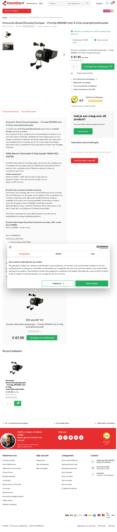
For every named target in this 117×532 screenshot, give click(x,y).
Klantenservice (32, 3)
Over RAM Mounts (9, 464)
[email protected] (103, 467)
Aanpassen (56, 283)
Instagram (65, 437)
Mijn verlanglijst (42, 468)
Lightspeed (23, 526)
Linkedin (76, 437)
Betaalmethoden (9, 476)
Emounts (10, 26)
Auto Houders (67, 472)
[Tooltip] (97, 79)
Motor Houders (67, 476)
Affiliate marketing (9, 504)
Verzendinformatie (28, 112)
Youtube (81, 437)
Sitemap (111, 526)
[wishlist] (107, 3)
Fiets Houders (67, 480)
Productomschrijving (11, 112)
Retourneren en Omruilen (12, 484)
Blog (41, 3)
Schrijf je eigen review (83, 160)
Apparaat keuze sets (70, 464)
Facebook (60, 437)
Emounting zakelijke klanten (13, 496)
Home (5, 17)
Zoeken (87, 3)
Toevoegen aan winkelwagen (41, 338)
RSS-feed (101, 526)
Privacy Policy (8, 472)
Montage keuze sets (69, 468)
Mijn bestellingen (42, 464)
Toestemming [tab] (24, 254)
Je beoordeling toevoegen (47, 26)
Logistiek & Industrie (69, 488)
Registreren (40, 460)
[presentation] (64, 54)
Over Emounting (9, 460)
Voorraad (6, 488)
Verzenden (7, 480)
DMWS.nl (40, 526)
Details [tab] (58, 254)
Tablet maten (8, 500)
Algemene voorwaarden (12, 468)
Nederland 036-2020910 (105, 460)
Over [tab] (93, 254)
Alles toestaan (91, 283)
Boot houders (67, 484)
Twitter (71, 437)
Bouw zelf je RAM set (70, 460)
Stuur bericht (83, 131)
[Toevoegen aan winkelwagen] (17, 403)
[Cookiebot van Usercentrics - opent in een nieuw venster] (98, 247)
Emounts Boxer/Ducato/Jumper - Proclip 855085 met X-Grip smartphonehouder (16, 384)
